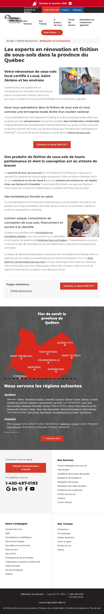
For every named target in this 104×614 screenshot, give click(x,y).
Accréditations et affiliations (18, 537)
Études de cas (64, 545)
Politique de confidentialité (51, 608)
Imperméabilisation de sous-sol (72, 465)
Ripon (39, 409)
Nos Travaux (43, 22)
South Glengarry (14, 427)
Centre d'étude (64, 502)
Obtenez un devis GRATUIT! (52, 144)
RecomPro (10, 553)
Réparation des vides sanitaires (71, 486)
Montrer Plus (53, 438)
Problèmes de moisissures (69, 490)
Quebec (32, 409)
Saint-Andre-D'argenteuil (70, 409)
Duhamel (69, 399)
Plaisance (24, 409)
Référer (9, 574)
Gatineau (85, 399)
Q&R (7, 533)
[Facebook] (26, 488)
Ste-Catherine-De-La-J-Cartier (65, 412)
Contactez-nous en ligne (18, 460)
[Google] (8, 488)
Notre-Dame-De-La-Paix (85, 406)
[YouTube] (32, 488)
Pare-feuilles (63, 470)
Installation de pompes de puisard (73, 474)
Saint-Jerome (33, 412)
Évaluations (63, 529)
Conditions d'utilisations (77, 608)
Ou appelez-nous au (16, 478)
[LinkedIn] (14, 488)
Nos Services (27, 22)
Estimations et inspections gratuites (87, 22)
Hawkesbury (65, 424)
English (65, 10)
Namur (71, 406)
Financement (11, 549)
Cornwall (17, 424)
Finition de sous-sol (21, 291)
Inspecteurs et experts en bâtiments (22, 562)
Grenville (94, 399)
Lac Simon (57, 403)
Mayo (89, 403)
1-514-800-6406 (76, 597)
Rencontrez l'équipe (15, 541)
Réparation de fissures (67, 482)
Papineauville (12, 409)
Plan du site (95, 608)
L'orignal (75, 424)
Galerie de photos (66, 537)
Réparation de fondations (69, 478)
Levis (84, 403)
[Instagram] (20, 488)
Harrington (33, 403)
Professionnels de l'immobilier (19, 558)
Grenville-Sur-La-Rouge (17, 403)
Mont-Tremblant (14, 406)
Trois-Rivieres (85, 412)
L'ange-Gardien (45, 403)
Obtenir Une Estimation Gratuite (26, 468)
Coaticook (59, 399)
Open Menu (49, 32)
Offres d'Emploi (12, 566)
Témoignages (64, 533)
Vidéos (61, 550)
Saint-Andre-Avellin (51, 409)
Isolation (61, 498)
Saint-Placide (45, 412)
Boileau (21, 399)
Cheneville (49, 399)
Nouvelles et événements (17, 545)
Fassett (77, 399)
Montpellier (37, 406)
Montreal (47, 406)
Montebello (26, 406)
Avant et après (64, 541)
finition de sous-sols (79, 132)
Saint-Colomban (89, 409)
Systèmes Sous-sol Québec (52, 240)
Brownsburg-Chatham (34, 399)
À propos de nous (58, 22)
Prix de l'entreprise (14, 570)
